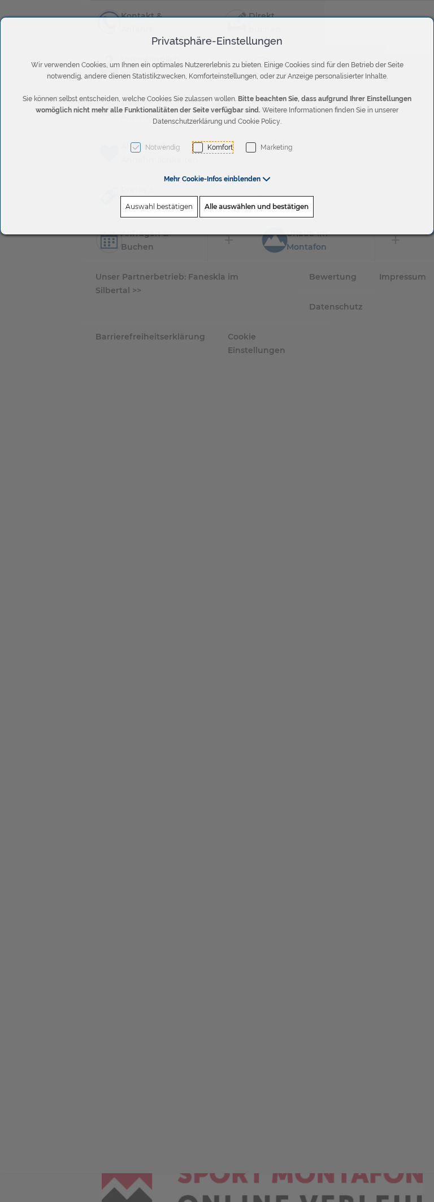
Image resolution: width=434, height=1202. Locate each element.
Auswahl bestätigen (159, 206)
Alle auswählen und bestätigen (257, 206)
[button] (217, 179)
